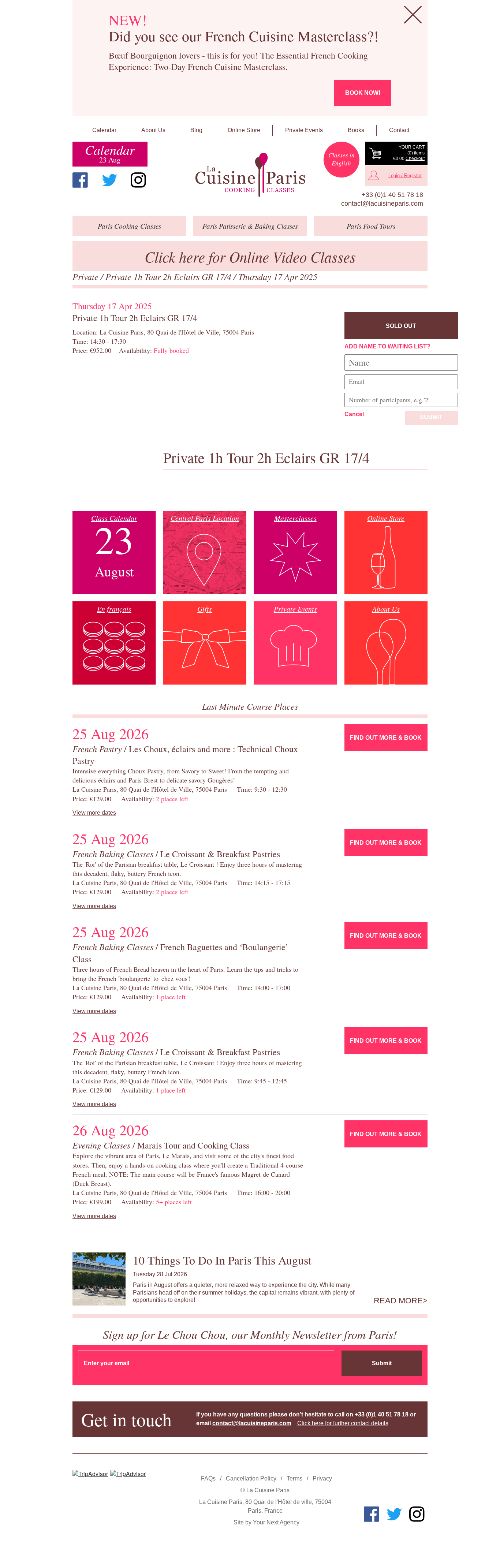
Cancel (354, 414)
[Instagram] (138, 180)
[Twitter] (109, 180)
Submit (431, 417)
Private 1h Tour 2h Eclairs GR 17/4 (169, 276)
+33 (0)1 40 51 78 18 (392, 194)
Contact (399, 130)
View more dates (94, 813)
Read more (398, 1301)
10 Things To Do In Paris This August (222, 1260)
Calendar (104, 130)
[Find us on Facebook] (80, 180)
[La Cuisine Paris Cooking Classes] (250, 175)
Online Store (244, 130)
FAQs (208, 1478)
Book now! (362, 93)
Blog (196, 130)
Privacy (322, 1478)
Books (356, 130)
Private (86, 276)
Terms (294, 1478)
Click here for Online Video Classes (250, 256)
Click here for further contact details (342, 1423)
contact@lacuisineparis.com (382, 203)
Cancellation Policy (251, 1478)
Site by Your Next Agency (266, 1522)
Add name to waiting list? (387, 346)
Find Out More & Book (386, 738)
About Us (153, 130)
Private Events (304, 130)
